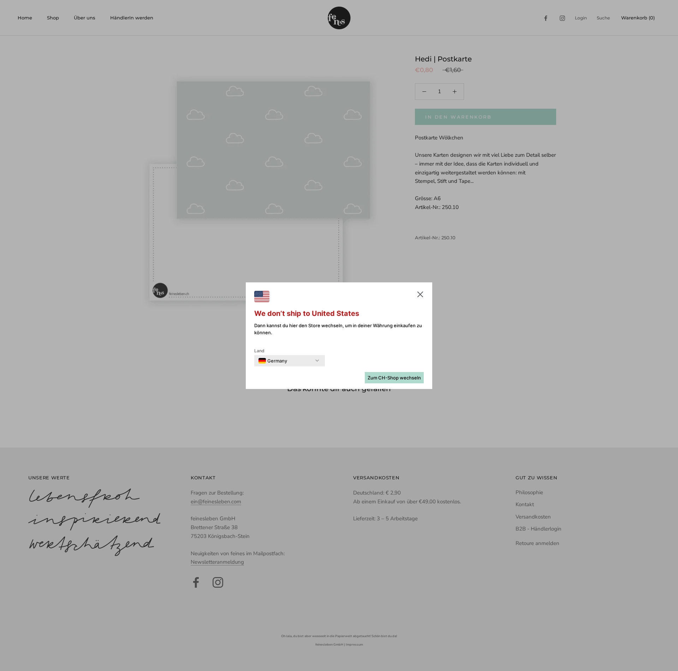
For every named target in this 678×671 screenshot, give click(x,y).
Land (259, 350)
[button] (420, 296)
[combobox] (272, 360)
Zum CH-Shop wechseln (394, 378)
